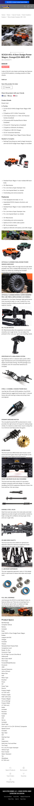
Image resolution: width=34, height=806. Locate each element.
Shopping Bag (10, 782)
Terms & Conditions (8, 796)
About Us (17, 799)
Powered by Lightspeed (17, 802)
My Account (23, 770)
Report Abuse (23, 799)
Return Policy (11, 799)
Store (8, 15)
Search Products (10, 770)
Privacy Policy (16, 796)
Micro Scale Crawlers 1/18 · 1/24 (17, 17)
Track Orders (10, 776)
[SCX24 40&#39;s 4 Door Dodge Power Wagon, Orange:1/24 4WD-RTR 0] (17, 35)
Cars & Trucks (16, 15)
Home (3, 15)
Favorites (23, 776)
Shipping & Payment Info (25, 796)
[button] (17, 2)
